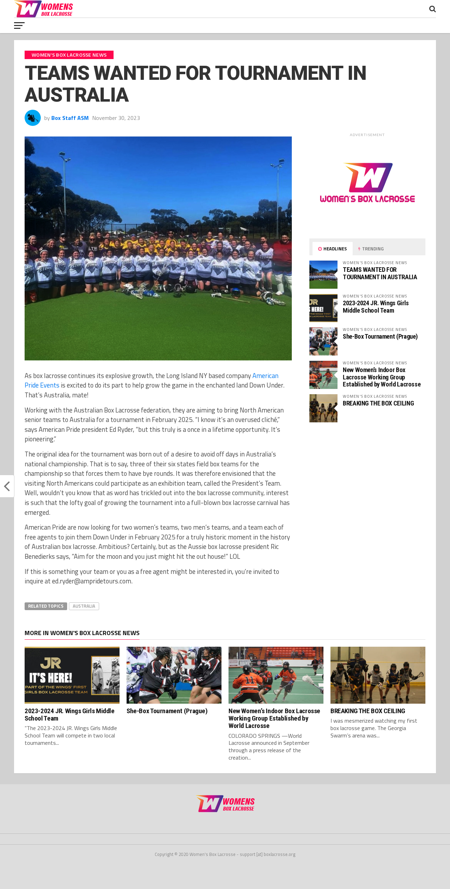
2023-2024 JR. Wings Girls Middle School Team (376, 306)
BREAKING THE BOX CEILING (378, 403)
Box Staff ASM (70, 118)
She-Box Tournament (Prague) (380, 336)
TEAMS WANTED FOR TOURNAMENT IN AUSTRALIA (380, 273)
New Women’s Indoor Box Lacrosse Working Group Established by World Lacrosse (381, 377)
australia (84, 605)
